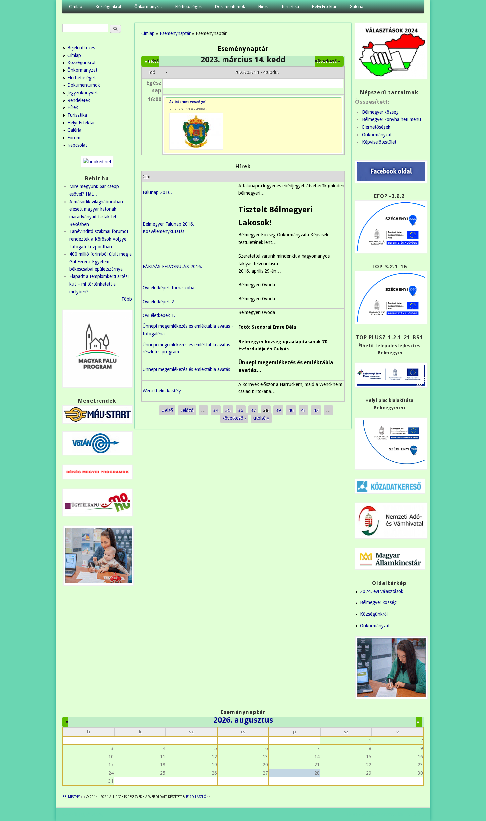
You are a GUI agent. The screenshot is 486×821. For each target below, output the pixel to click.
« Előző (151, 61)
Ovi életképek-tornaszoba (168, 287)
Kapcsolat (77, 145)
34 (215, 410)
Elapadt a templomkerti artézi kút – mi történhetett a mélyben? (99, 284)
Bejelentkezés (81, 47)
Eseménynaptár (175, 33)
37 (253, 410)
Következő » (327, 61)
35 (228, 410)
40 (291, 410)
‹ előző (187, 410)
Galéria (356, 6)
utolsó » (261, 418)
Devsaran (414, 814)
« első (167, 410)
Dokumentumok (230, 6)
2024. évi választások (381, 591)
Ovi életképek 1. (159, 315)
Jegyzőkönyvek (82, 92)
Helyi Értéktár (324, 6)
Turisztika (290, 6)
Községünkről (108, 6)
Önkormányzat (148, 6)
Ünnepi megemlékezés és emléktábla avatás (186, 369)
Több (126, 299)
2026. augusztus (243, 720)
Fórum (73, 137)
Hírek (263, 6)
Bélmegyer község (380, 112)
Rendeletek (78, 100)
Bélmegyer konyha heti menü (391, 119)
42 (316, 410)
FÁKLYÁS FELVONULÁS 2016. (172, 266)
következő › (234, 418)
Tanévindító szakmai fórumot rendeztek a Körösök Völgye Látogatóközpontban (98, 239)
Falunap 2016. (157, 192)
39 (278, 410)
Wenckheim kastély (162, 390)
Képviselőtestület (379, 141)
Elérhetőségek (188, 6)
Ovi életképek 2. (159, 301)
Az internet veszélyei (187, 101)
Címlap (75, 6)
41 (303, 410)
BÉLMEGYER (73, 797)
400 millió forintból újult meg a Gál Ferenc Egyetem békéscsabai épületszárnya (100, 261)
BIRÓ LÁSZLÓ (198, 797)
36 (240, 410)
